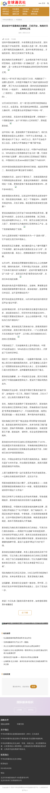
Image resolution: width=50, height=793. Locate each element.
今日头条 (25, 9)
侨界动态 (5, 11)
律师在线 (34, 14)
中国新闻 (19, 20)
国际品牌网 (5, 724)
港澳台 (24, 14)
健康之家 (15, 14)
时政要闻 (15, 9)
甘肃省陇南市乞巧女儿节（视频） (16, 642)
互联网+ (25, 11)
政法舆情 (35, 11)
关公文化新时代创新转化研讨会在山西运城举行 (21, 646)
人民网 (19, 710)
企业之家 (15, 11)
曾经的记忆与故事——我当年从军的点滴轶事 (20, 657)
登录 (33, 686)
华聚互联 (20, 724)
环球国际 (5, 14)
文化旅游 (35, 9)
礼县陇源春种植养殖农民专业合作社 (17, 638)
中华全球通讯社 (8, 20)
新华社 (30, 710)
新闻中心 (5, 9)
